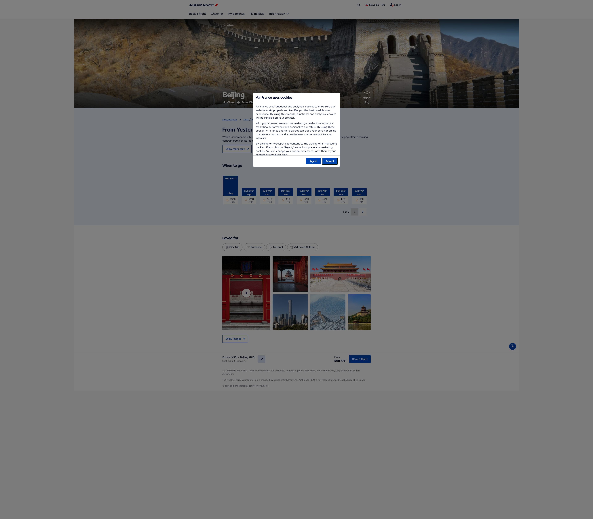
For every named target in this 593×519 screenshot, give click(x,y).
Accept (330, 161)
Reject (313, 161)
